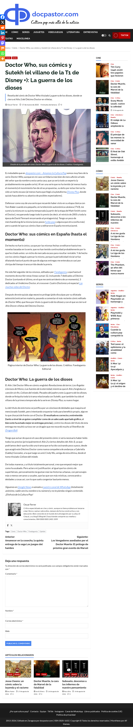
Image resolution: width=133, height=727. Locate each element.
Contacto (34, 711)
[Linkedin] (2, 32)
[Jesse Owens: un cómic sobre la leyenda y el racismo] (18, 669)
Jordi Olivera (40, 691)
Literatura (73, 32)
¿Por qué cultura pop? (19, 711)
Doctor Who (22, 531)
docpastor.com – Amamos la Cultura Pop (45, 173)
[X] (2, 22)
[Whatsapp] (2, 53)
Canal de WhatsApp (74, 711)
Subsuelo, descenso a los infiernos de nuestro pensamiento (74, 684)
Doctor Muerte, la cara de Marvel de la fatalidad (46, 684)
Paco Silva (67, 691)
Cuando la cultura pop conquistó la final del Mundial (102, 330)
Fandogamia (33, 531)
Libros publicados (92, 711)
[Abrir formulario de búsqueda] (110, 35)
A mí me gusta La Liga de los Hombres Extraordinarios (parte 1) (102, 251)
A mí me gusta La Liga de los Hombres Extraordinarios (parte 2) (102, 234)
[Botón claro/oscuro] (104, 35)
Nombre (9, 610)
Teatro (9, 38)
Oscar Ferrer (12, 105)
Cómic (14, 32)
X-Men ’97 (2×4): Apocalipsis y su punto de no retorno (102, 364)
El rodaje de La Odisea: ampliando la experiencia (102, 121)
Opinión (42, 531)
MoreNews (116, 720)
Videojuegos (55, 32)
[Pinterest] (2, 37)
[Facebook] (8, 525)
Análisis (121, 290)
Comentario (11, 573)
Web (7, 631)
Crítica (117, 98)
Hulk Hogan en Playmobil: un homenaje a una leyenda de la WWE (102, 297)
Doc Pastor (11, 691)
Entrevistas (91, 32)
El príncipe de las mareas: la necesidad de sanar (102, 138)
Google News (24, 487)
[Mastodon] (2, 43)
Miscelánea (23, 38)
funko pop (50, 221)
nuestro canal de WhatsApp (57, 487)
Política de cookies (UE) (111, 711)
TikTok (124, 35)
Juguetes (38, 32)
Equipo (43, 711)
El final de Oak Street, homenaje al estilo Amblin (102, 155)
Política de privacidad (65, 714)
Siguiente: (69, 542)
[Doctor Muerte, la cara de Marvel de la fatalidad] (47, 669)
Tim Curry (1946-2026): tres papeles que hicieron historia (102, 70)
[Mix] (2, 48)
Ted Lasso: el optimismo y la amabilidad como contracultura (102, 347)
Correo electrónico (14, 621)
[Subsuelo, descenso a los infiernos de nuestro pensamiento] (75, 669)
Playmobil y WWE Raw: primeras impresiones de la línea (102, 314)
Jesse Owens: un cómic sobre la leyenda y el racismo (16, 684)
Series (25, 32)
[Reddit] (2, 27)
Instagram (59, 711)
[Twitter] (11, 525)
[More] (2, 58)
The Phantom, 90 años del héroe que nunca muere (102, 268)
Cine (38, 674)
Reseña (17, 674)
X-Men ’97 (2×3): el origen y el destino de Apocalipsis (102, 381)
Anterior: (24, 542)
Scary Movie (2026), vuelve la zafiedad (102, 104)
